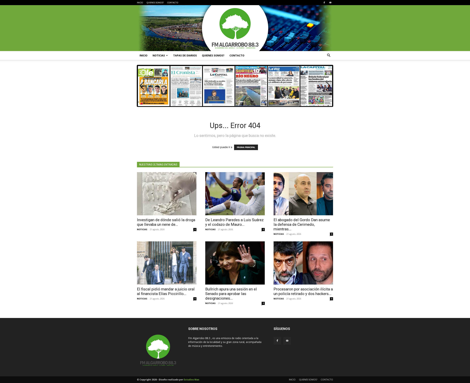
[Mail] (330, 2)
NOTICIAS (159, 55)
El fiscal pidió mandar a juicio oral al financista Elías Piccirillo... (166, 291)
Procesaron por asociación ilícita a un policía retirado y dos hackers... (303, 291)
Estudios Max (191, 379)
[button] (328, 55)
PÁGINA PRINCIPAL (246, 147)
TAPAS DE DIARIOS (185, 55)
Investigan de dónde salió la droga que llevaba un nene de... (166, 222)
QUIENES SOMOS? (155, 2)
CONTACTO (172, 2)
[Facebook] (324, 2)
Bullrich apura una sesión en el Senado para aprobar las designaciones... (231, 294)
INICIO (140, 2)
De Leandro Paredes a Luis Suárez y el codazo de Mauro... (234, 222)
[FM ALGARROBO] (235, 28)
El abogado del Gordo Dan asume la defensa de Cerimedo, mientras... (302, 224)
